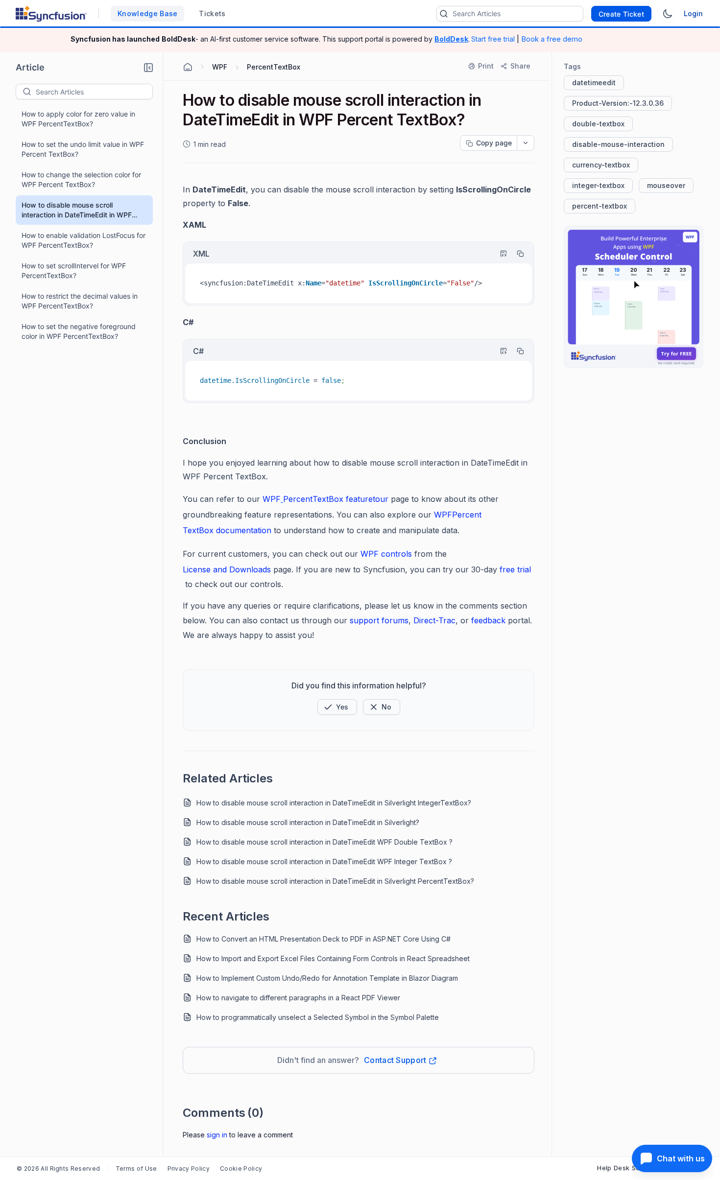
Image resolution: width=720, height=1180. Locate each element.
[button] (148, 67)
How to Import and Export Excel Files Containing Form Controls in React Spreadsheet (333, 958)
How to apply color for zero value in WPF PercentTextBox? (78, 119)
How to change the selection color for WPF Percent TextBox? (81, 179)
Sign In (217, 1135)
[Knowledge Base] (633, 296)
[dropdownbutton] (525, 143)
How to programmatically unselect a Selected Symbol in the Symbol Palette (317, 1017)
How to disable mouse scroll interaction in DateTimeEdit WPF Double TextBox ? (324, 842)
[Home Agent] (187, 67)
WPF (272, 499)
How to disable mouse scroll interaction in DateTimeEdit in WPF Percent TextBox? (77, 210)
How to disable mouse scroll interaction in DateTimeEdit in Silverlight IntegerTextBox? (333, 803)
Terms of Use (136, 1168)
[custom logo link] (51, 14)
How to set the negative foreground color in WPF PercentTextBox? (79, 331)
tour (380, 499)
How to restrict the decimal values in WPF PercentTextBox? (80, 301)
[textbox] (94, 91)
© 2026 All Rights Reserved (58, 1168)
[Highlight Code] (499, 253)
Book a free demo (551, 39)
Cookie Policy (241, 1168)
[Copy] (515, 253)
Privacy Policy (189, 1168)
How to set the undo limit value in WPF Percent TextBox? (83, 149)
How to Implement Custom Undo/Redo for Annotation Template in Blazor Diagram (327, 978)
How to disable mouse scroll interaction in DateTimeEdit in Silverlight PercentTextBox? (335, 881)
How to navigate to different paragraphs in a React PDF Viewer (298, 997)
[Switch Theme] (667, 13)
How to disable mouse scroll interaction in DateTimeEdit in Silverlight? (307, 822)
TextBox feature (342, 499)
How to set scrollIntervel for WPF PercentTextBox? (74, 270)
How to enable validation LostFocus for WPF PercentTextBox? (83, 240)
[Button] (381, 707)
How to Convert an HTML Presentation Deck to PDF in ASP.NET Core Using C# (323, 939)
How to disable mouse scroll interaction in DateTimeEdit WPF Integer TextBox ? (324, 861)
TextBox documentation (227, 530)
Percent (297, 499)
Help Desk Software (629, 1168)
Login (693, 13)
